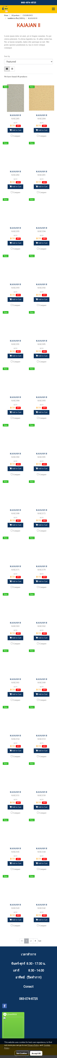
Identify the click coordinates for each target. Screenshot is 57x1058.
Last (39, 941)
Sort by (8, 56)
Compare (16, 136)
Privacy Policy (33, 1045)
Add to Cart (16, 130)
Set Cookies (21, 1053)
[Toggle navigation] (53, 9)
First (17, 941)
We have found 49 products (15, 77)
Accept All (36, 1053)
